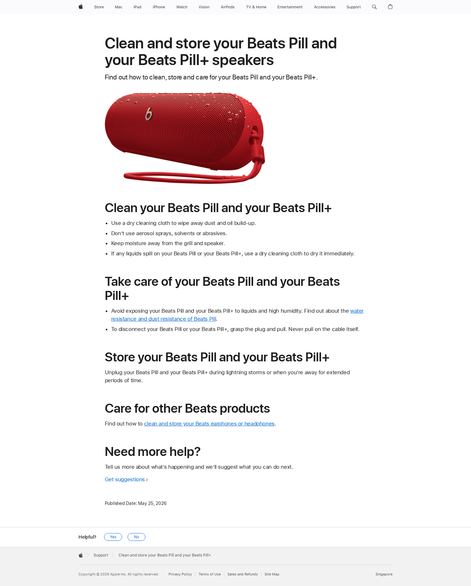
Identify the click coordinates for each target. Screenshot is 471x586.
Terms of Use (210, 574)
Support (101, 555)
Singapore (384, 574)
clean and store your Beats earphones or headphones (209, 423)
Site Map (272, 574)
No (136, 537)
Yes (113, 537)
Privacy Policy (180, 574)
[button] (374, 7)
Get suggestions (125, 479)
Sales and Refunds (242, 574)
